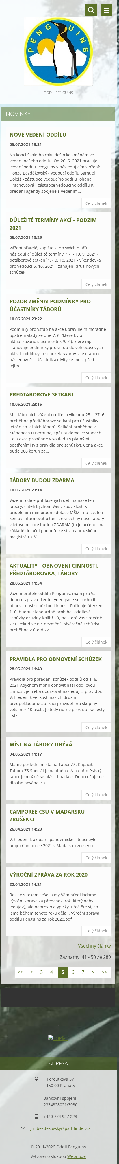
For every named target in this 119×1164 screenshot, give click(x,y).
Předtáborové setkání (42, 394)
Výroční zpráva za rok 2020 (49, 874)
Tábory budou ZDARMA (42, 480)
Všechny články (94, 946)
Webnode (76, 1156)
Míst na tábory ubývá (41, 744)
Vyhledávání (91, 10)
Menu (106, 10)
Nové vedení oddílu (38, 134)
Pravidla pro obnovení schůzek (56, 659)
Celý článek (96, 203)
